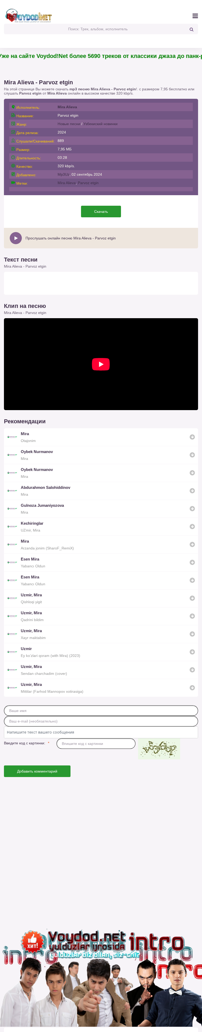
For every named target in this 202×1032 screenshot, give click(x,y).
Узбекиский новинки (100, 124)
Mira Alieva (57, 93)
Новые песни (69, 124)
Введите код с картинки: (24, 743)
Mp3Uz (63, 174)
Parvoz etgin (88, 183)
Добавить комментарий (37, 771)
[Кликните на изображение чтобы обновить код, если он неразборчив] (159, 749)
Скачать (101, 211)
